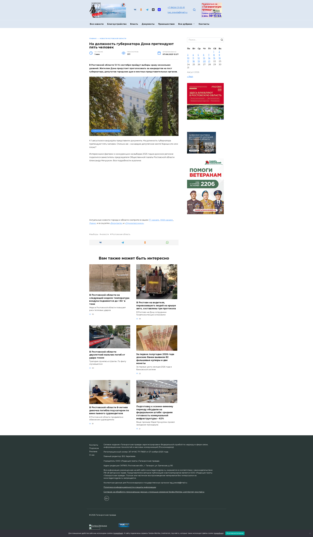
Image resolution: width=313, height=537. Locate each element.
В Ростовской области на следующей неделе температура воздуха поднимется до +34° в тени (109, 299)
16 (220, 58)
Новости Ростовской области (106, 131)
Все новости (97, 24)
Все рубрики (185, 24)
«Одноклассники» (134, 223)
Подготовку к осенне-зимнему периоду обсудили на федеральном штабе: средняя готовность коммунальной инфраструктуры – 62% (154, 412)
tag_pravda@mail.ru (177, 12)
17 (188, 61)
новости (105, 234)
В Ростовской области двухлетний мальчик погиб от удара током (107, 354)
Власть (134, 24)
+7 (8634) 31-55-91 (176, 7)
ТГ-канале (154, 220)
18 (194, 61)
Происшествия (166, 24)
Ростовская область (121, 234)
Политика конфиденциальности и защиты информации (130, 487)
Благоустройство (117, 24)
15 (214, 58)
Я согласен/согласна (235, 533)
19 (199, 61)
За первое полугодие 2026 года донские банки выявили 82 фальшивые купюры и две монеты (155, 358)
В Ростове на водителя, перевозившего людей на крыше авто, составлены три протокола (156, 305)
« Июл (190, 76)
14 (209, 58)
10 (188, 58)
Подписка (94, 448)
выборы (94, 234)
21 (209, 61)
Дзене (92, 223)
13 (204, 58)
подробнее (118, 533)
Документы (148, 24)
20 (204, 61)
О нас (92, 455)
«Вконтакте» (116, 223)
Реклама (93, 451)
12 (199, 58)
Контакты (204, 24)
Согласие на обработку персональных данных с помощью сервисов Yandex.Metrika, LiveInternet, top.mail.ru (154, 492)
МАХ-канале (166, 220)
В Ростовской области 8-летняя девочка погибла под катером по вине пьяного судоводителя (109, 410)
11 (193, 58)
